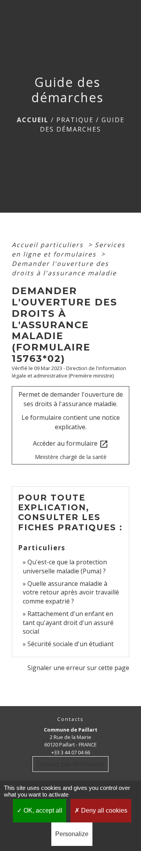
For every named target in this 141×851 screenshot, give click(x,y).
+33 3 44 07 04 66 (70, 752)
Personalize (72, 834)
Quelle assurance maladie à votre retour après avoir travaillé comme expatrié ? (71, 592)
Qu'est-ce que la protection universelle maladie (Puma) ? (65, 566)
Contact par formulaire (70, 764)
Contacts (70, 719)
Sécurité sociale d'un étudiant (70, 644)
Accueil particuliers (49, 244)
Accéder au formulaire (70, 444)
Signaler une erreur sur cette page (78, 667)
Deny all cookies (103, 810)
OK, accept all (42, 810)
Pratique (75, 120)
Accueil (33, 120)
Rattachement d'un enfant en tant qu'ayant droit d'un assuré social (68, 622)
